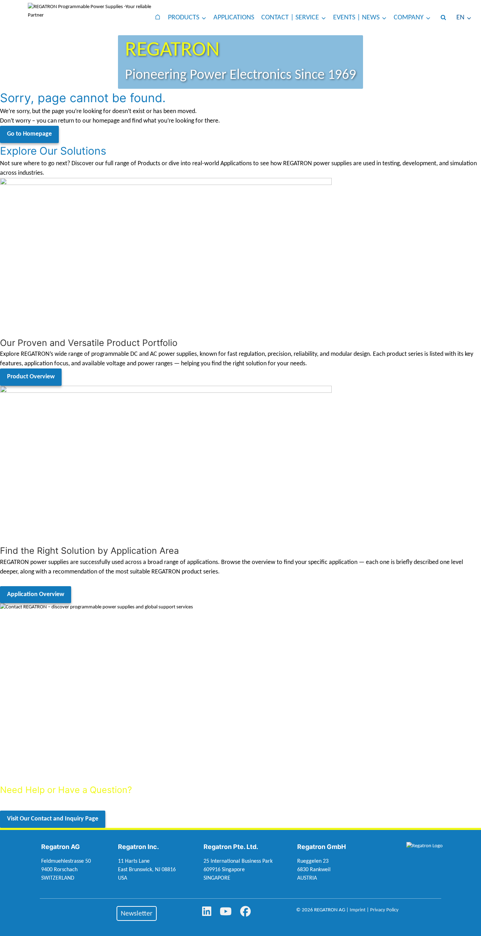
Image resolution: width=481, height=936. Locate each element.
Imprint (358, 910)
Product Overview (31, 376)
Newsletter (136, 913)
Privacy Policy (384, 910)
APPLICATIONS (233, 17)
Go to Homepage (29, 134)
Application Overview (35, 594)
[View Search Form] (443, 17)
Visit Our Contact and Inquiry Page (52, 819)
